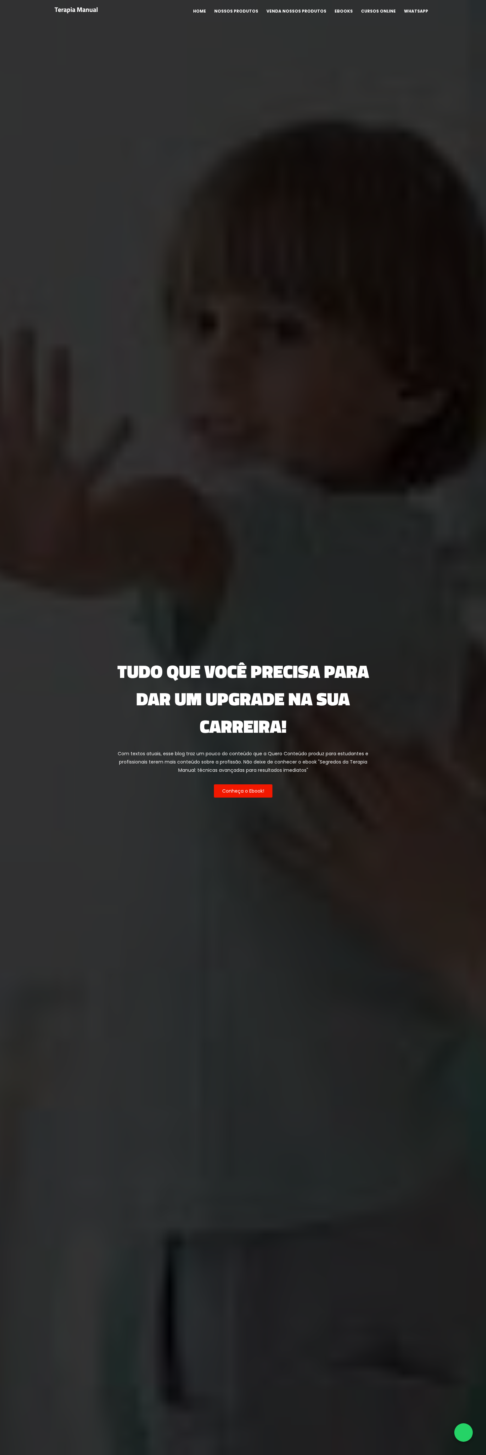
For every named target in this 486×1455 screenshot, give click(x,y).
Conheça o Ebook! (243, 791)
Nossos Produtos (236, 11)
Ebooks (344, 11)
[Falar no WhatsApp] (463, 1432)
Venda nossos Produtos (296, 11)
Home (199, 11)
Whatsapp (416, 11)
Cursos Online (378, 11)
